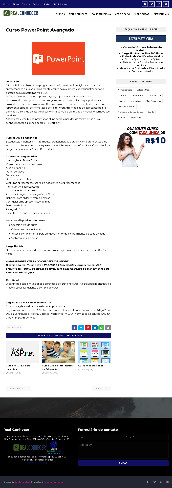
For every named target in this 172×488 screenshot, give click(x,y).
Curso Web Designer (90, 365)
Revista (47, 4)
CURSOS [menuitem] (60, 14)
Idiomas (121, 101)
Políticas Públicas (126, 106)
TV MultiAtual (60, 4)
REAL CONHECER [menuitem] (78, 14)
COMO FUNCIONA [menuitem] (101, 14)
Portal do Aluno (11, 4)
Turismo (122, 117)
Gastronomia (154, 95)
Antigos (100, 388)
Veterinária (136, 117)
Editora (36, 4)
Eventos (26, 4)
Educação (122, 95)
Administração (125, 90)
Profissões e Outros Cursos (130, 112)
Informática (14, 327)
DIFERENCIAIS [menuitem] (161, 14)
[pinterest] (166, 4)
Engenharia (137, 95)
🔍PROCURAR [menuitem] (141, 14)
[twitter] (152, 4)
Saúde (151, 112)
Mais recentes (19, 388)
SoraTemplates (22, 482)
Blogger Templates (54, 482)
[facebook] (144, 4)
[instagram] (159, 4)
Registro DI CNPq (37, 462)
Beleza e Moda (143, 90)
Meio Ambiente (153, 101)
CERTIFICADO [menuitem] (122, 14)
